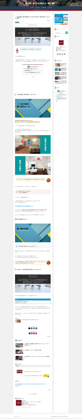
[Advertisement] (33, 84)
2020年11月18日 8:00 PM (18, 385)
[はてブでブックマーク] (34, 328)
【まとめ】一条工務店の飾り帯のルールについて (32, 72)
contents (32, 66)
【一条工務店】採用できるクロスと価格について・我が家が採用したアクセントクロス (30, 383)
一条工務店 (17, 22)
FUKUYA (24, 400)
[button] (36, 328)
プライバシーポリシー (17, 416)
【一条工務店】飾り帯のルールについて (31, 68)
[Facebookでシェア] (32, 328)
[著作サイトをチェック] (30, 333)
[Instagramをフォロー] (32, 333)
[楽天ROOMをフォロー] (36, 333)
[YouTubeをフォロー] (34, 333)
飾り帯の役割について (28, 70)
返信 (49, 389)
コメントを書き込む (33, 394)
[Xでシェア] (29, 328)
